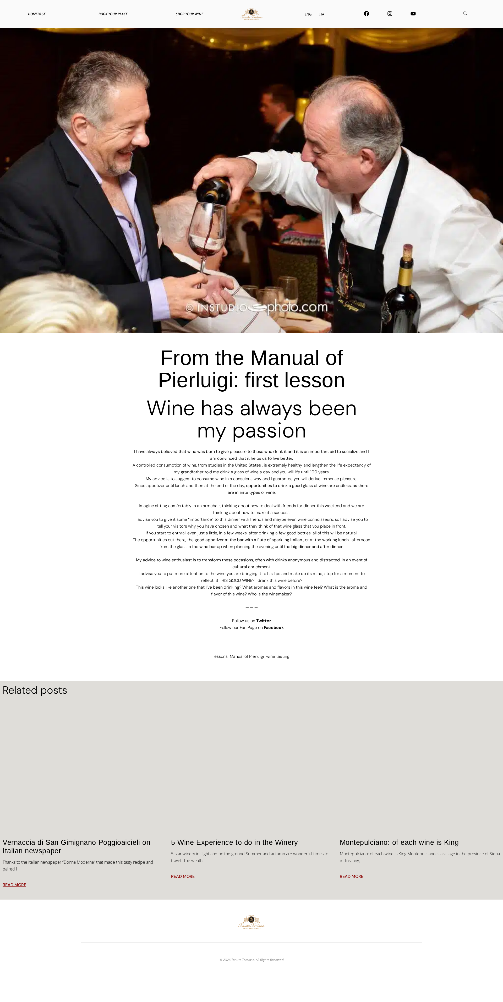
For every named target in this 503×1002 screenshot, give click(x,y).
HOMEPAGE (37, 14)
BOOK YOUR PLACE (113, 14)
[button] (465, 14)
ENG (308, 14)
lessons (221, 656)
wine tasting (277, 656)
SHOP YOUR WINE (189, 14)
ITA (321, 14)
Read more (14, 885)
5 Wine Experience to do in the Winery (234, 842)
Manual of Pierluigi (247, 656)
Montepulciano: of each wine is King (399, 842)
